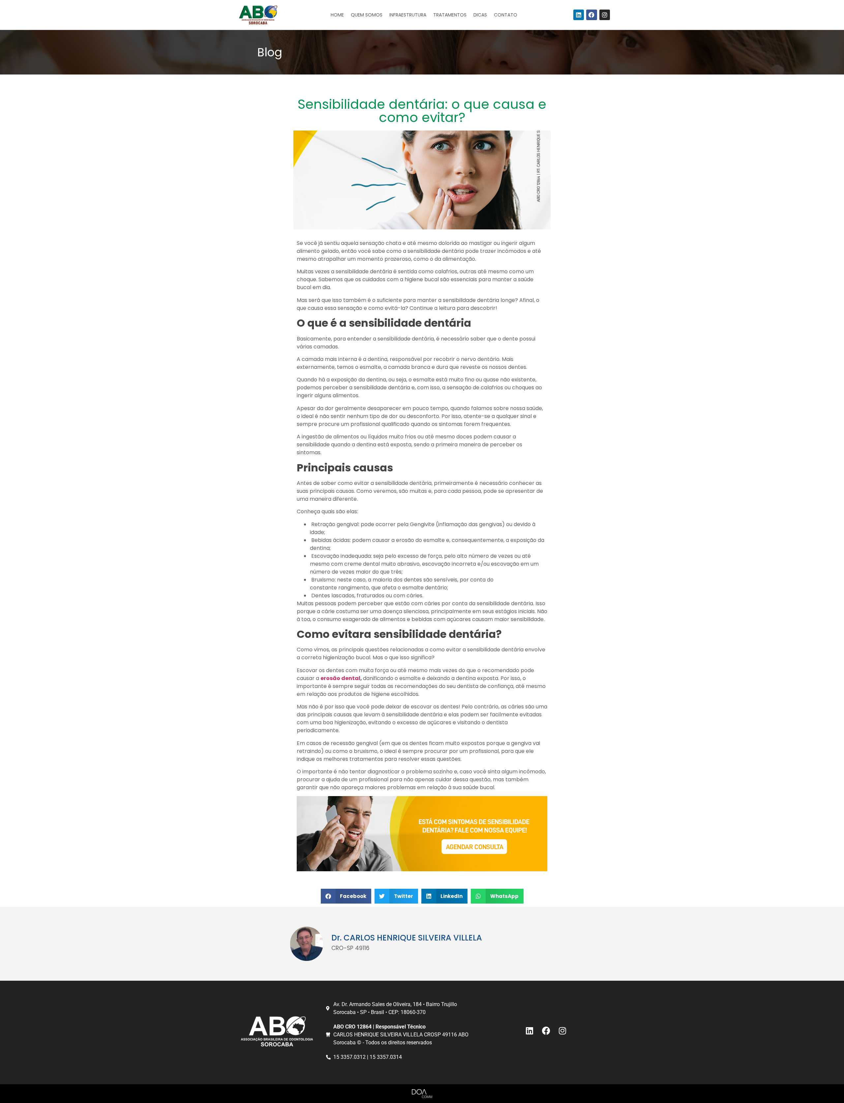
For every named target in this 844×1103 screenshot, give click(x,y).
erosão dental (340, 678)
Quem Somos (366, 15)
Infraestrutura (407, 15)
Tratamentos (450, 15)
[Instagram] (604, 15)
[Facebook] (591, 15)
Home (337, 15)
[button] (346, 896)
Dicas (480, 15)
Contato (505, 15)
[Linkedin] (578, 15)
